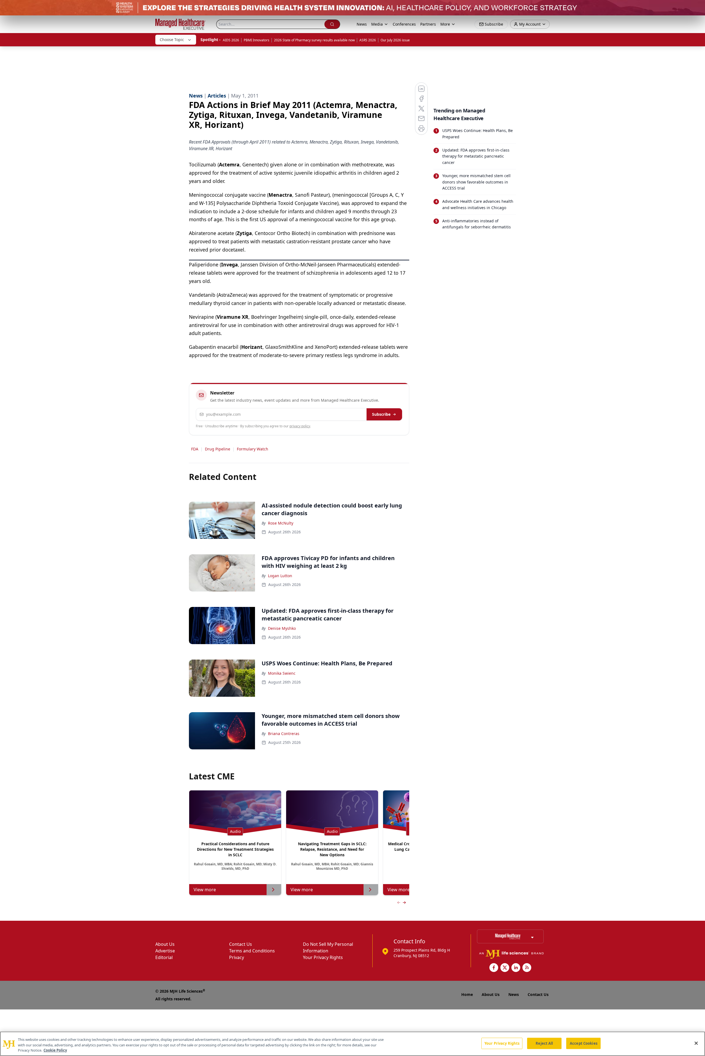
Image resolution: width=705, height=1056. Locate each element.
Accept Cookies (583, 1043)
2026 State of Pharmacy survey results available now (314, 40)
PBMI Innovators (256, 40)
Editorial (164, 957)
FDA (194, 449)
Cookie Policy (55, 1050)
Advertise (165, 951)
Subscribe (381, 414)
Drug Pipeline (217, 449)
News (362, 24)
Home (467, 994)
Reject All (544, 1043)
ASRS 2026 (367, 40)
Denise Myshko (282, 628)
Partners (428, 24)
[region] (352, 1043)
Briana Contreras (283, 733)
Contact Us (240, 944)
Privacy (236, 957)
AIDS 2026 (231, 40)
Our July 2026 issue (395, 40)
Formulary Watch (252, 449)
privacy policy (299, 426)
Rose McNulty (280, 523)
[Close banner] (698, 7)
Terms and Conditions (252, 951)
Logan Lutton (280, 575)
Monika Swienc (281, 673)
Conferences (404, 24)
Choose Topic (172, 39)
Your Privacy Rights (323, 957)
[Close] (696, 1043)
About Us (165, 944)
